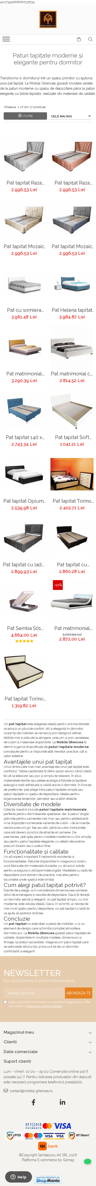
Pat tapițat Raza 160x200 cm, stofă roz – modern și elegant (72, 183)
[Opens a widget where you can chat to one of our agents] (18, 1177)
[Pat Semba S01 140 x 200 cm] (24, 601)
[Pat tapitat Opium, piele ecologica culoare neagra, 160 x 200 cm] (24, 474)
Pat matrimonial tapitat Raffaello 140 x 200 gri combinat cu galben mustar (24, 374)
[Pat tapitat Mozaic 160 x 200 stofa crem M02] (24, 219)
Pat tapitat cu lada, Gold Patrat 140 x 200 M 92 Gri (24, 565)
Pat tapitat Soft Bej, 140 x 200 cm (72, 437)
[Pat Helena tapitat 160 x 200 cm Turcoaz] (72, 283)
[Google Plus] (48, 1102)
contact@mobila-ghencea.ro (30, 1091)
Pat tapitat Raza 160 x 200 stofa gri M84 (24, 183)
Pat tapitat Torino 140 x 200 (24, 699)
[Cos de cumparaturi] (79, 39)
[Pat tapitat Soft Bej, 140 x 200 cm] (72, 410)
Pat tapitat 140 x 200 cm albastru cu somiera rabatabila (24, 437)
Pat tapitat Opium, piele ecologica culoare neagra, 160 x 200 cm (24, 501)
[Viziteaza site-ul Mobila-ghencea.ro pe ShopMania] (48, 1180)
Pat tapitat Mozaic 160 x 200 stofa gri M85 (72, 246)
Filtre (27, 116)
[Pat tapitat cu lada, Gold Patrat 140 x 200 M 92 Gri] (24, 537)
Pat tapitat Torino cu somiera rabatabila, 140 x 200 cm (72, 501)
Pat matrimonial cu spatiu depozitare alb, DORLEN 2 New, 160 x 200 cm (72, 374)
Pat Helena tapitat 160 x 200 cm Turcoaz (72, 310)
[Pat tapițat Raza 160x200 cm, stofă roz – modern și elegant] (72, 156)
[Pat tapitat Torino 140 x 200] (24, 672)
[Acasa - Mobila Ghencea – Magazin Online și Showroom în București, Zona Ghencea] (48, 19)
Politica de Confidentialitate (44, 1006)
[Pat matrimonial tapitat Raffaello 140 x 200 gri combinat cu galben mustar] (24, 347)
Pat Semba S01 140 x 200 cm (24, 628)
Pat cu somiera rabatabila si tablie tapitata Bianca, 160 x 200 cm (24, 310)
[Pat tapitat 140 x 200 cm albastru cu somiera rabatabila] (24, 410)
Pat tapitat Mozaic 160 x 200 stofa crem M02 (24, 246)
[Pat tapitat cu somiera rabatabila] (72, 537)
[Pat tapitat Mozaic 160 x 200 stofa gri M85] (72, 219)
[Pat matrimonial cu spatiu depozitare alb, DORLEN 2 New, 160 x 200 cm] (72, 347)
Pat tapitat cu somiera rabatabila (72, 565)
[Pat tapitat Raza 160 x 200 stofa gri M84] (24, 156)
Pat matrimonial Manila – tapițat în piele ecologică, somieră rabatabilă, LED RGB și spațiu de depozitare (72, 628)
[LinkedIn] (62, 1102)
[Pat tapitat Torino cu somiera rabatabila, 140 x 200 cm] (72, 474)
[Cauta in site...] (90, 39)
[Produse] (6, 40)
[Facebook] (33, 1102)
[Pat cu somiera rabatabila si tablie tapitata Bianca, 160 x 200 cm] (24, 283)
